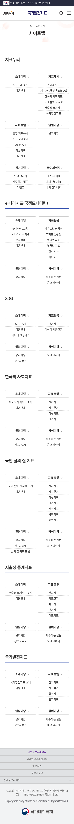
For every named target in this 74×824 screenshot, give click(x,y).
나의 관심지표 (53, 182)
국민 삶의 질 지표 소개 (20, 486)
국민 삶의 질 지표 (53, 102)
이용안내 (20, 90)
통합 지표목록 (20, 133)
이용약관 (36, 766)
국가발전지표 (53, 113)
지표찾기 (53, 408)
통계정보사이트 (11, 780)
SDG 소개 (20, 324)
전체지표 (53, 402)
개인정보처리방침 (37, 752)
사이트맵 (40, 26)
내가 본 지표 (53, 176)
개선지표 (53, 508)
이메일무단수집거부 (37, 759)
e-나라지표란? (20, 228)
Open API (20, 144)
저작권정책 (37, 773)
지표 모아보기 (20, 139)
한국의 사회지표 (53, 96)
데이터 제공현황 (53, 329)
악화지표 (53, 514)
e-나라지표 (53, 85)
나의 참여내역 (53, 187)
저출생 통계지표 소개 (20, 593)
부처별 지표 (53, 245)
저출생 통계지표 (53, 108)
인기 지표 (53, 251)
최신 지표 (53, 257)
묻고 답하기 (20, 176)
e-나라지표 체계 (20, 234)
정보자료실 (20, 361)
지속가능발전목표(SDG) (53, 90)
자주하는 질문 (20, 182)
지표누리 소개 (20, 85)
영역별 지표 (53, 240)
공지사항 (53, 133)
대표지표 (53, 615)
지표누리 (12, 59)
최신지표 (20, 150)
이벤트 (20, 187)
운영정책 (20, 240)
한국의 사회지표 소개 (20, 402)
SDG (9, 298)
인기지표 (20, 156)
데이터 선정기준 (20, 335)
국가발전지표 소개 (20, 682)
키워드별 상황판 (53, 228)
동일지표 (53, 520)
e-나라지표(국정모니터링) (26, 203)
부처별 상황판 (53, 234)
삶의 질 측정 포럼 (20, 551)
